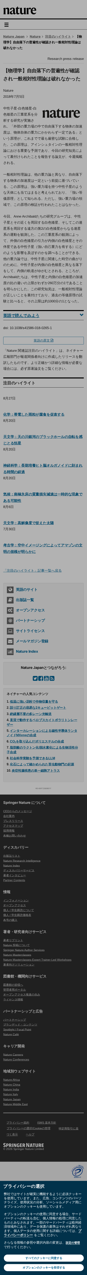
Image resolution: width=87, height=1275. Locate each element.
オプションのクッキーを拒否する (44, 1267)
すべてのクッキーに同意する (43, 1258)
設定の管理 (73, 1242)
